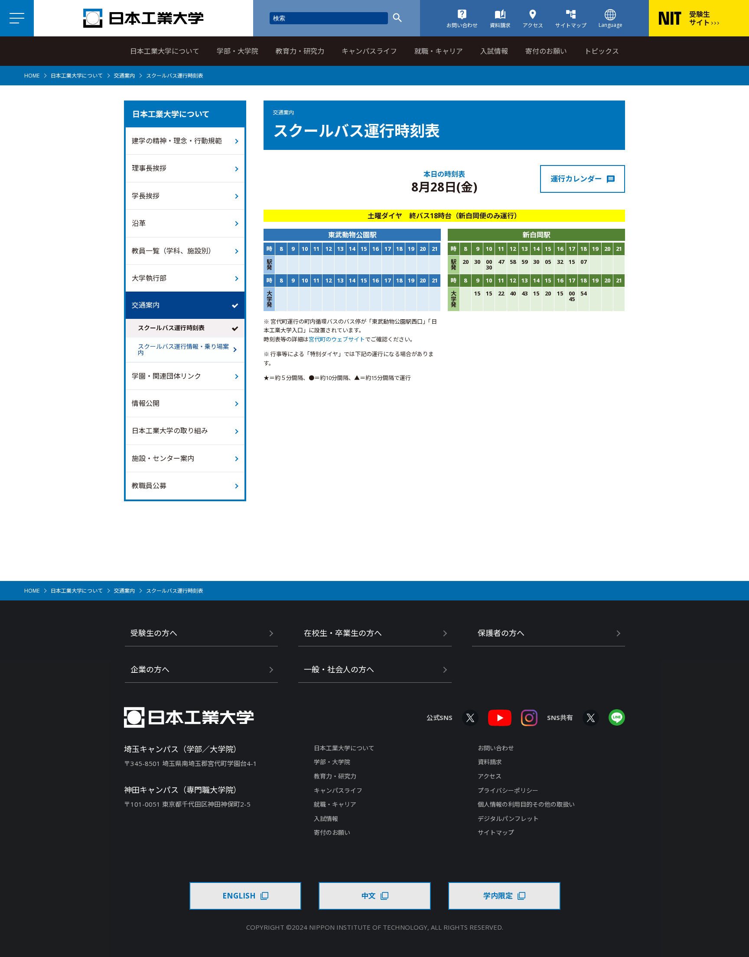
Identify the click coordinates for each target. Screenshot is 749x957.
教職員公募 (149, 485)
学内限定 (498, 896)
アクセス (490, 776)
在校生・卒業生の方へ (343, 633)
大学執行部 (149, 278)
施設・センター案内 (163, 458)
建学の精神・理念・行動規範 (177, 141)
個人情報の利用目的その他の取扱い (526, 804)
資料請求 (490, 762)
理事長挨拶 (149, 168)
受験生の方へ (153, 633)
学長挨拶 (146, 196)
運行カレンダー (576, 179)
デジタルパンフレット (508, 818)
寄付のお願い (546, 51)
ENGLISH (239, 896)
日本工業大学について (164, 51)
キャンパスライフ (369, 51)
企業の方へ (149, 669)
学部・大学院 (237, 51)
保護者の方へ (501, 633)
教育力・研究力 (300, 51)
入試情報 (494, 51)
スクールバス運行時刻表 (171, 328)
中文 (368, 896)
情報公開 (146, 403)
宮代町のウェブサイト (337, 339)
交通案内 (124, 75)
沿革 (139, 223)
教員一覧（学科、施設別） (173, 251)
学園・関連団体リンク (166, 376)
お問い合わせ (496, 748)
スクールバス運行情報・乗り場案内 (183, 349)
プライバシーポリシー (508, 790)
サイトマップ (496, 832)
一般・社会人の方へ (339, 669)
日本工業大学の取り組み (170, 430)
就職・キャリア (438, 51)
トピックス (601, 51)
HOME (31, 75)
